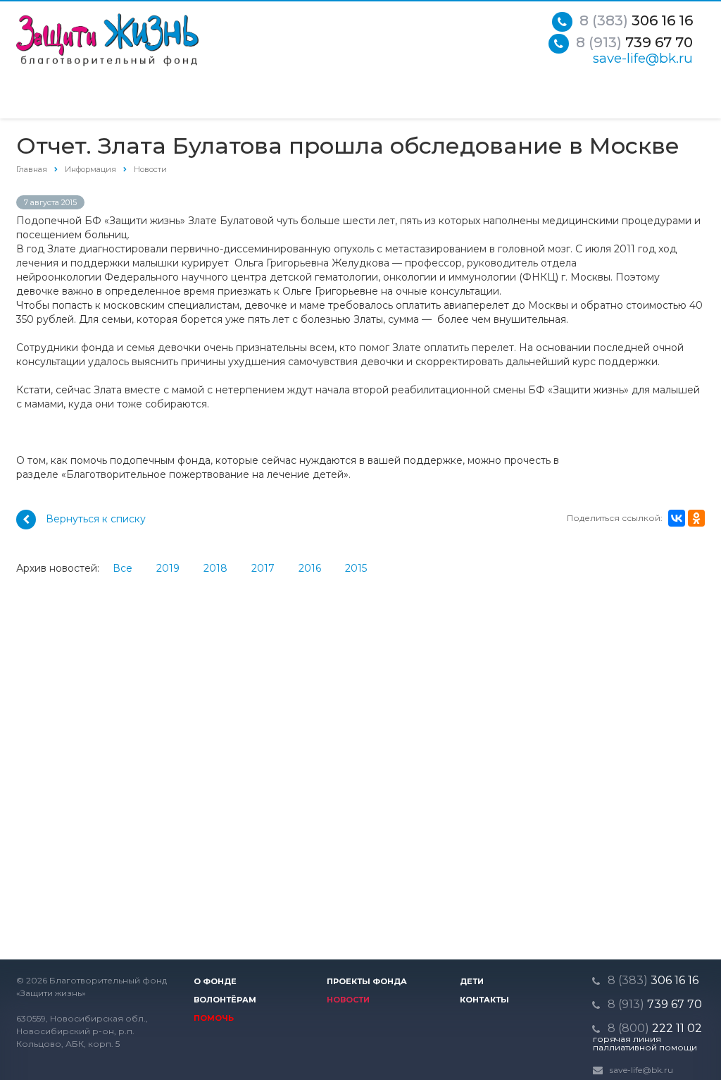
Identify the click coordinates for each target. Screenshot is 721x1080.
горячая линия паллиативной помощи (645, 1043)
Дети (472, 981)
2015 (356, 568)
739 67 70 (634, 42)
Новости (348, 1000)
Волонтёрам (225, 1000)
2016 (310, 568)
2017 (263, 568)
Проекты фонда (367, 981)
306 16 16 (636, 20)
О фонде (215, 981)
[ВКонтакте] (676, 518)
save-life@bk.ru (643, 58)
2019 (168, 568)
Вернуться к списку (96, 519)
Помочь (214, 1018)
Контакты (484, 1000)
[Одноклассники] (696, 518)
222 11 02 (655, 1028)
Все (122, 568)
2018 (215, 568)
